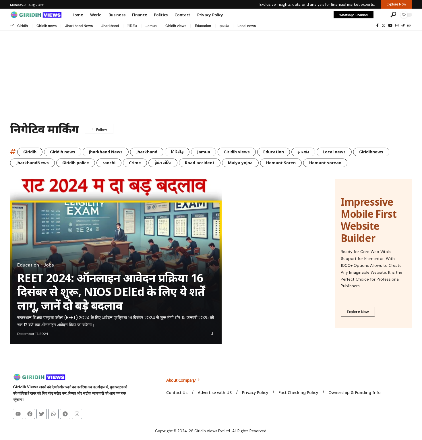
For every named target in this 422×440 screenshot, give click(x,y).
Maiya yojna (240, 162)
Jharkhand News (79, 26)
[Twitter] (41, 414)
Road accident (199, 162)
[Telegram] (403, 25)
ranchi (108, 162)
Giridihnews (371, 152)
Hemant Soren (281, 162)
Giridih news (46, 26)
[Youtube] (18, 414)
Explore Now (358, 311)
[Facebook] (377, 25)
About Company (181, 380)
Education (203, 26)
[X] (383, 25)
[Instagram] (397, 25)
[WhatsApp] (409, 25)
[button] (381, 14)
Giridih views (175, 26)
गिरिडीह (132, 26)
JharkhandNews (32, 162)
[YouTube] (390, 25)
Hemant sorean (325, 162)
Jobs (48, 265)
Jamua (151, 26)
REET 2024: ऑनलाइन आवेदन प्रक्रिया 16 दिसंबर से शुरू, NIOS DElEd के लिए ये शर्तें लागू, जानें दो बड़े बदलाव (111, 291)
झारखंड (224, 26)
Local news (246, 26)
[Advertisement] (211, 73)
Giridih (22, 26)
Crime (135, 162)
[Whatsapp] (53, 414)
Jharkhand (110, 26)
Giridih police (75, 162)
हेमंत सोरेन (162, 162)
